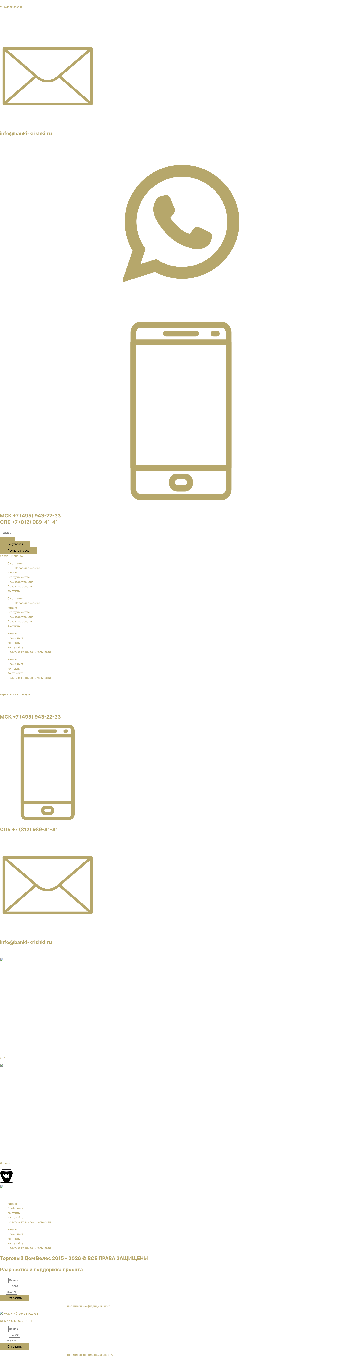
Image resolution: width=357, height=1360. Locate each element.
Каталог (12, 572)
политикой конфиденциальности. (90, 1306)
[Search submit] (7, 539)
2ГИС (3, 1058)
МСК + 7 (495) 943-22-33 (20, 1313)
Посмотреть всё (18, 550)
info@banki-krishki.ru (26, 133)
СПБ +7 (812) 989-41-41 (29, 522)
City (3, 1291)
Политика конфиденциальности (29, 652)
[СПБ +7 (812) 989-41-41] (47, 819)
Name (4, 1280)
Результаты (15, 544)
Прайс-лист (15, 638)
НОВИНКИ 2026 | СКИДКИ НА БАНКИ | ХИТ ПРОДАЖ (178, 2)
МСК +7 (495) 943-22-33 (30, 516)
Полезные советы (19, 586)
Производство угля (20, 582)
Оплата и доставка (27, 568)
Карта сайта (15, 647)
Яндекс (5, 1163)
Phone (4, 1286)
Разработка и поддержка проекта (41, 1269)
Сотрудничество (18, 577)
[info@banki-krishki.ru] (47, 123)
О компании (15, 563)
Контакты (13, 591)
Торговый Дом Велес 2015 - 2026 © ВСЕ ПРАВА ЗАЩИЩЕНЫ (74, 1258)
